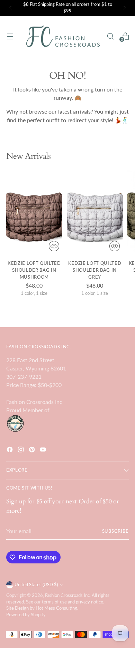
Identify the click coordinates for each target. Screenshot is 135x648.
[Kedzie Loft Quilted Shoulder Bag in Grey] (95, 212)
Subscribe (115, 531)
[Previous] (10, 8)
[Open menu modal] (10, 36)
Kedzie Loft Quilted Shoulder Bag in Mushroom (34, 270)
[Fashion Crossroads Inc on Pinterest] (32, 450)
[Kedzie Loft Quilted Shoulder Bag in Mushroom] (34, 212)
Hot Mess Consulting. (57, 608)
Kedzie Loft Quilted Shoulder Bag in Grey (95, 270)
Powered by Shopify (26, 614)
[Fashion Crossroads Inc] (63, 36)
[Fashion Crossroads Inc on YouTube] (43, 450)
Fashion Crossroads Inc (67, 595)
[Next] (124, 8)
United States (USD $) (36, 584)
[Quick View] (54, 246)
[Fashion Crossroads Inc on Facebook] (10, 450)
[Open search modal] (110, 36)
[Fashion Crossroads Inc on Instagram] (21, 450)
